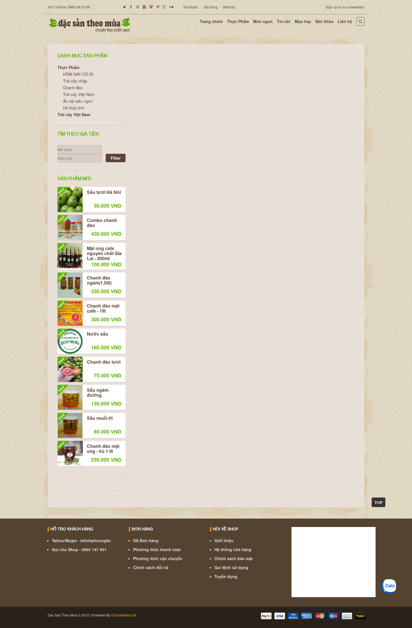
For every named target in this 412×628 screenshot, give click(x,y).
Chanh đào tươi (89, 362)
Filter (116, 158)
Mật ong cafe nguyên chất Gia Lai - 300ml (89, 253)
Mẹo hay (303, 21)
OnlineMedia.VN (123, 615)
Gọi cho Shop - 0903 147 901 (79, 549)
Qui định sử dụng (231, 567)
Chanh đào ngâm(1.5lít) (84, 280)
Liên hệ (345, 21)
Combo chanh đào (87, 223)
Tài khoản (190, 6)
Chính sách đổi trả (150, 567)
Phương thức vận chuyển (157, 558)
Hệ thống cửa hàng (232, 549)
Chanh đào (73, 87)
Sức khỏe (324, 21)
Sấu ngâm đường (82, 393)
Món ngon (263, 21)
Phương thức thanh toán (157, 549)
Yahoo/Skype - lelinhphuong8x (81, 540)
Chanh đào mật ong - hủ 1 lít (88, 449)
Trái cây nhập (75, 81)
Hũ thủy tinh (73, 108)
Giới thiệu (223, 540)
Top (378, 502)
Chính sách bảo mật (233, 558)
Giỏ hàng (210, 6)
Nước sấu (82, 334)
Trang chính (211, 21)
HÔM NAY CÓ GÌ (78, 74)
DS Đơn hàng (146, 540)
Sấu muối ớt (85, 418)
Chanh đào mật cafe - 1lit (88, 308)
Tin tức (284, 21)
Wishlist (229, 6)
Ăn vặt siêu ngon (78, 101)
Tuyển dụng (225, 576)
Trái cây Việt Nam (78, 94)
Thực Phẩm (238, 21)
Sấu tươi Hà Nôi (89, 192)
